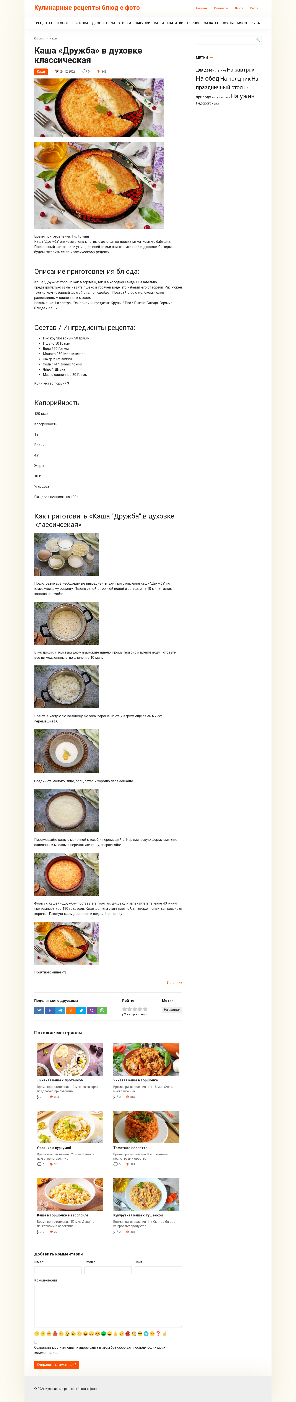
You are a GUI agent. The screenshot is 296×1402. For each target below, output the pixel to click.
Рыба (255, 23)
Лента (239, 8)
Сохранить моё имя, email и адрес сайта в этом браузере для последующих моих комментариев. (99, 1350)
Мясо (242, 23)
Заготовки (121, 23)
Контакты (221, 8)
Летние (220, 70)
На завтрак (172, 1010)
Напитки (175, 23)
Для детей (205, 70)
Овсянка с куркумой (54, 1148)
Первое (193, 23)
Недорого (203, 103)
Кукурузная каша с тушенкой (138, 1215)
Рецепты (44, 23)
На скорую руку (221, 97)
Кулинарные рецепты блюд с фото (87, 7)
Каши (159, 23)
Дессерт (100, 23)
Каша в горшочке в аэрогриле (62, 1215)
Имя (39, 1262)
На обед (207, 78)
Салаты (211, 23)
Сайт (138, 1262)
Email (90, 1262)
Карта (254, 8)
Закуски (142, 23)
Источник (174, 983)
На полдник (235, 79)
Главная (202, 8)
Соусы (227, 23)
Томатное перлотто (130, 1148)
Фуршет (216, 103)
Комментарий (45, 1280)
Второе (62, 23)
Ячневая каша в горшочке (135, 1080)
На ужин (243, 96)
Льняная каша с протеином (60, 1080)
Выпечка (80, 23)
